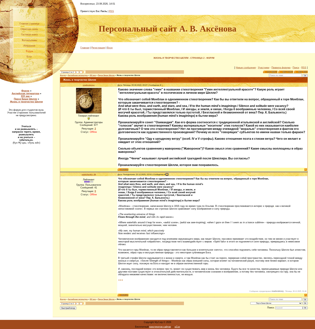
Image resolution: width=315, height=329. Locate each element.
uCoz (177, 326)
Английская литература (25, 93)
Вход (110, 47)
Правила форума (280, 67)
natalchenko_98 (89, 174)
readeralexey (89, 85)
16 (167, 174)
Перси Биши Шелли (25, 99)
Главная (84, 47)
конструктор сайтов (160, 326)
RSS (111, 11)
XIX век (25, 96)
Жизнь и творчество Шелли (26, 101)
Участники (263, 67)
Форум (25, 90)
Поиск (296, 67)
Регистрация (98, 47)
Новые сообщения (246, 67)
